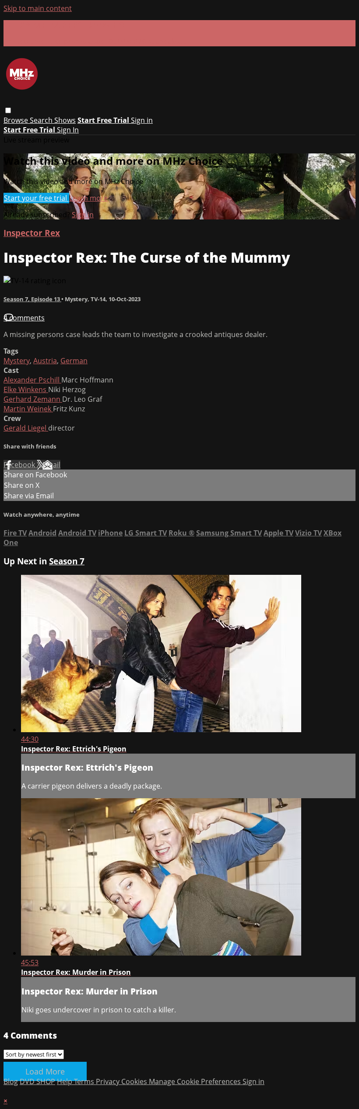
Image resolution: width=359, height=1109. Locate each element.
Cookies (135, 1081)
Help (65, 1081)
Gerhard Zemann (33, 399)
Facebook (20, 464)
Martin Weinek (28, 409)
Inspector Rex (32, 232)
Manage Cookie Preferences (196, 1081)
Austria (45, 360)
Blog (11, 1081)
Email (51, 464)
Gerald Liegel (26, 428)
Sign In (68, 130)
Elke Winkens (26, 389)
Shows (65, 120)
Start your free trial (36, 198)
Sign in (142, 120)
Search (42, 120)
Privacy (108, 1081)
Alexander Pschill (32, 380)
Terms (85, 1081)
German (74, 360)
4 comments (24, 318)
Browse (17, 120)
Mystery (17, 360)
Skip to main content (38, 8)
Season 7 (66, 561)
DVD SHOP (37, 1081)
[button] (8, 110)
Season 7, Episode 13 (32, 299)
